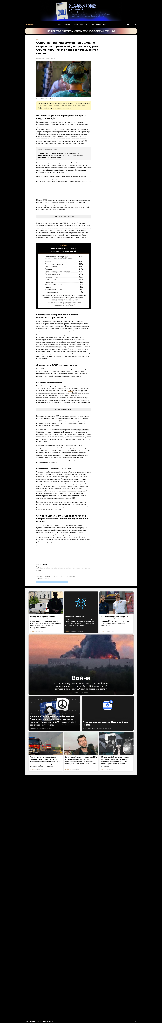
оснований (58, 439)
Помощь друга (101, 24)
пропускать (73, 448)
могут (79, 416)
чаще (68, 535)
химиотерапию (68, 181)
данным (52, 163)
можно (70, 391)
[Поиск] (132, 25)
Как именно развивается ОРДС (63, 216)
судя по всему (69, 421)
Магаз (92, 24)
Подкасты (83, 24)
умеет (54, 321)
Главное (39, 223)
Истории (67, 24)
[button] (63, 79)
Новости (59, 24)
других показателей (63, 237)
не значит (70, 525)
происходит (82, 170)
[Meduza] (30, 24)
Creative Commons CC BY (55, 106)
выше (68, 176)
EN (135, 24)
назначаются (80, 481)
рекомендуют (62, 507)
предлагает (75, 418)
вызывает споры (42, 434)
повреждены (51, 134)
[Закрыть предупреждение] (135, 1021)
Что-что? (47, 579)
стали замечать (75, 205)
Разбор (75, 24)
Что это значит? (48, 1021)
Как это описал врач (63, 409)
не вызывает (80, 122)
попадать (59, 321)
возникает (51, 200)
